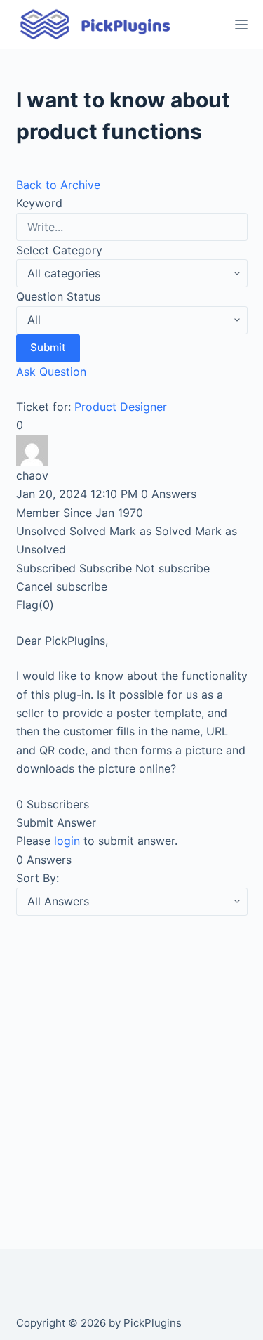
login (67, 841)
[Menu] (241, 24)
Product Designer (120, 407)
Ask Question (51, 371)
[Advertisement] (131, 1065)
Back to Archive (58, 185)
